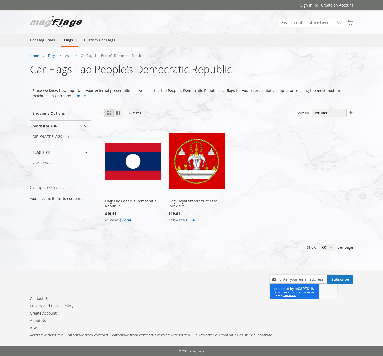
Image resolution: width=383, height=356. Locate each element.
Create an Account (337, 5)
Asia (68, 55)
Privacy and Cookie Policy (51, 305)
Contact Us (39, 298)
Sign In (306, 5)
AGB (33, 327)
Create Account (43, 313)
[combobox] (311, 23)
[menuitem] (42, 40)
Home (35, 55)
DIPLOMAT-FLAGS (52, 136)
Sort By (303, 112)
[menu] (191, 40)
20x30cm (45, 163)
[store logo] (56, 21)
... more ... (81, 95)
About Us (38, 320)
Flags (52, 55)
